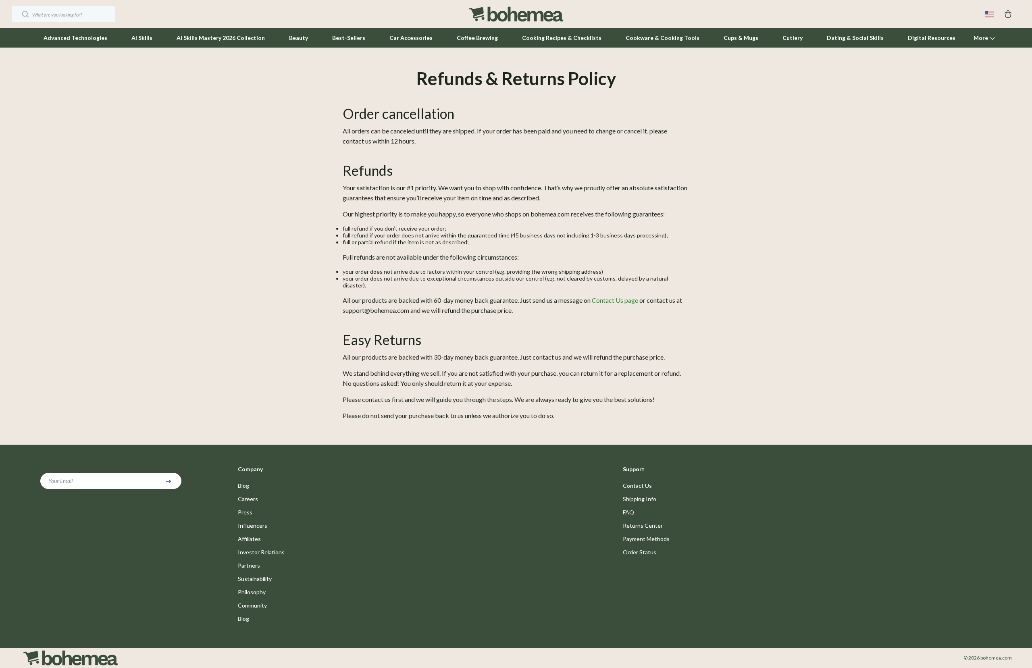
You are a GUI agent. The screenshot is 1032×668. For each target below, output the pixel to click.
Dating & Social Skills (855, 37)
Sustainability (255, 578)
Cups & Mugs (741, 37)
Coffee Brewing (477, 37)
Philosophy (252, 592)
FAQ (628, 512)
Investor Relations (261, 552)
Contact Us (637, 485)
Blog (243, 485)
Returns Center (643, 525)
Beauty (298, 37)
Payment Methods (646, 538)
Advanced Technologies (75, 37)
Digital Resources (931, 37)
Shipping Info (639, 498)
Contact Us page (615, 300)
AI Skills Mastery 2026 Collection (221, 37)
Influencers (252, 525)
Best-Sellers (348, 37)
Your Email (60, 480)
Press (245, 512)
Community (252, 605)
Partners (249, 565)
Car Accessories (411, 37)
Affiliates (249, 538)
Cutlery (792, 37)
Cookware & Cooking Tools (662, 37)
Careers (248, 498)
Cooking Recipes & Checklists (561, 37)
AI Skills (141, 37)
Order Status (639, 552)
